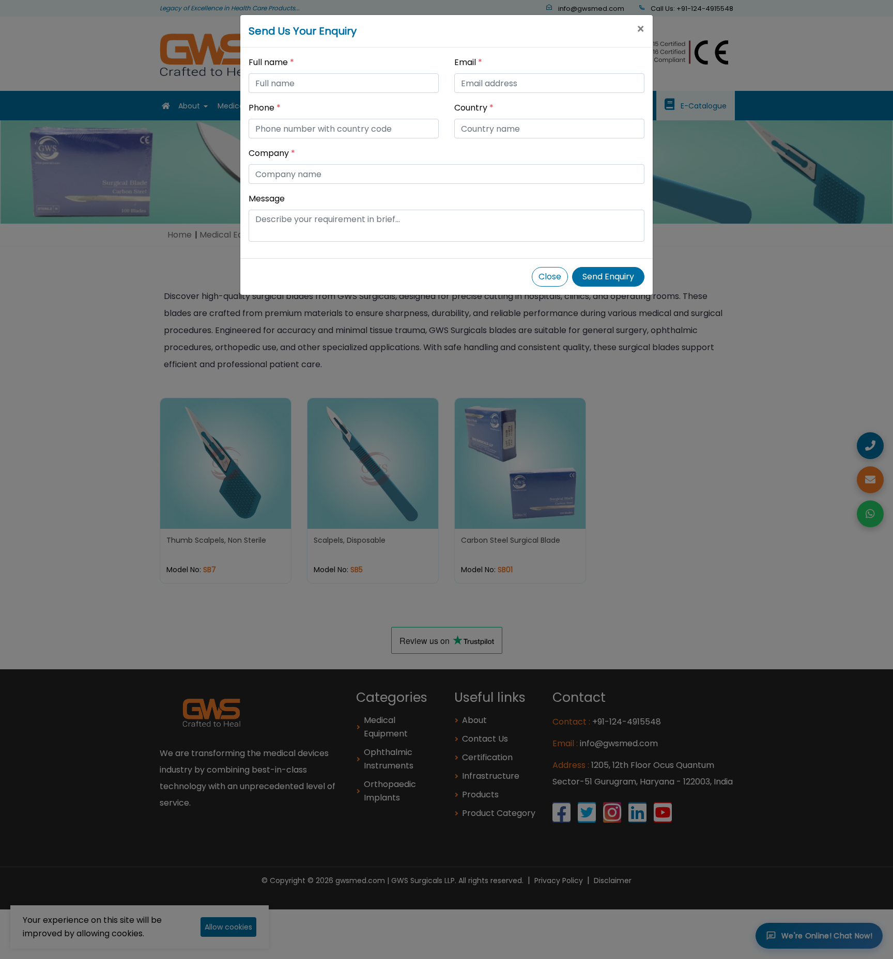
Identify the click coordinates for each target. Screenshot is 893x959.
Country (474, 108)
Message (267, 199)
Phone (265, 108)
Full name (271, 62)
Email (468, 62)
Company (272, 153)
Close (549, 276)
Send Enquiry (608, 276)
